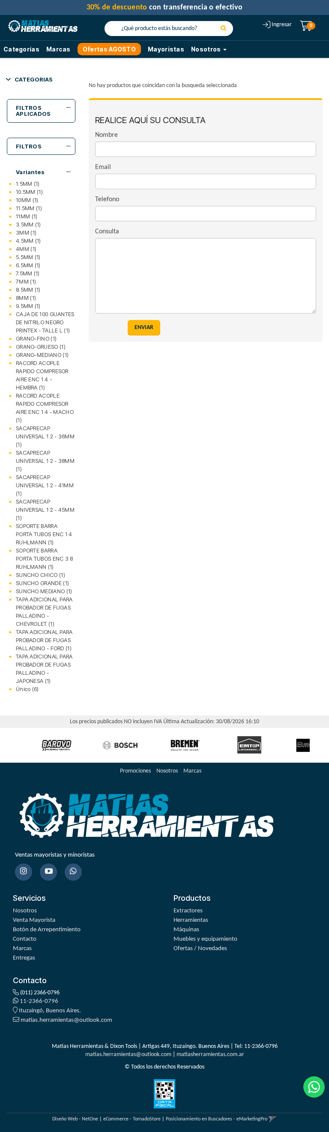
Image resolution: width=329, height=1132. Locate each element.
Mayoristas (166, 49)
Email (103, 167)
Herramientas (190, 920)
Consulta (107, 231)
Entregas (24, 958)
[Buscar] (223, 28)
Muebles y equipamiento (205, 939)
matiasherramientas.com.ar (210, 1054)
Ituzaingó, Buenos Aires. (49, 1011)
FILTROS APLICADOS (33, 111)
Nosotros (167, 771)
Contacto (24, 939)
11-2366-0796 (38, 1001)
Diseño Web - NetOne (75, 1119)
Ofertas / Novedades (200, 948)
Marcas (58, 49)
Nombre (106, 135)
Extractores (188, 911)
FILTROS (29, 146)
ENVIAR (144, 327)
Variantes (30, 172)
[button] (273, 1119)
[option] (56, 745)
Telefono (107, 199)
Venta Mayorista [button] (34, 920)
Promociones (135, 771)
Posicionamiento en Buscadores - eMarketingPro (216, 1119)
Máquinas (186, 930)
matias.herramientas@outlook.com (66, 1020)
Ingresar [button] (282, 24)
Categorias (34, 79)
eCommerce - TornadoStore (132, 1119)
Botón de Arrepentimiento (47, 930)
